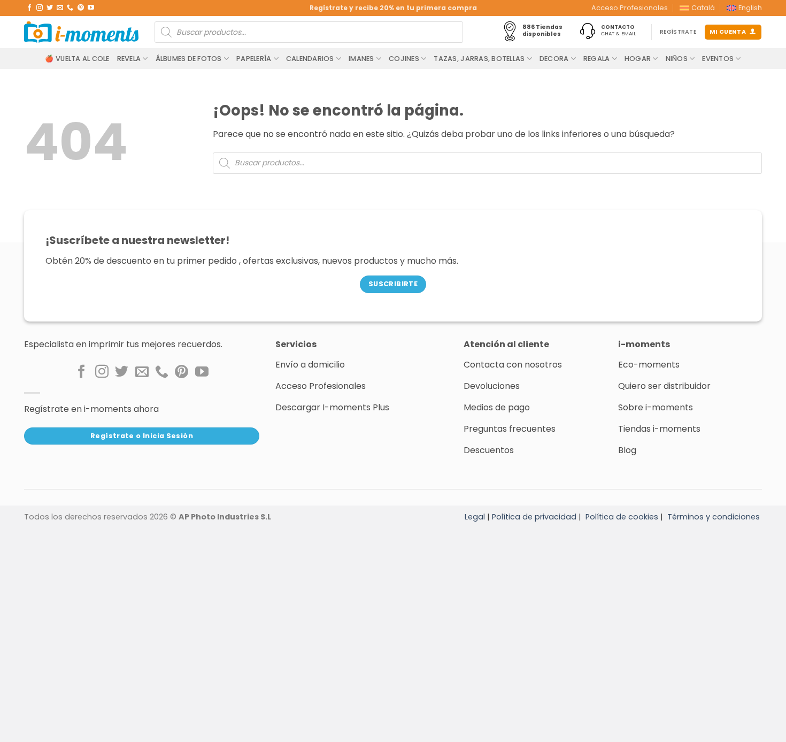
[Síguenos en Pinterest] (81, 8)
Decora (554, 58)
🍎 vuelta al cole (77, 58)
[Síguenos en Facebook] (29, 8)
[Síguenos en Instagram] (39, 8)
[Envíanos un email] (60, 8)
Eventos (718, 58)
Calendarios (310, 58)
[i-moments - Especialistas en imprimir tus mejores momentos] (81, 32)
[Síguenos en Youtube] (91, 8)
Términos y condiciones (713, 516)
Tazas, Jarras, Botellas (479, 58)
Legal (475, 516)
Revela (129, 58)
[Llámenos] (70, 8)
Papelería (253, 58)
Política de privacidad (534, 516)
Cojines (404, 58)
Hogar (638, 58)
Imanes (361, 58)
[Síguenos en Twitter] (50, 8)
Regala (596, 58)
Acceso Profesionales (629, 7)
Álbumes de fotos (189, 58)
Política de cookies (621, 516)
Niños (677, 58)
